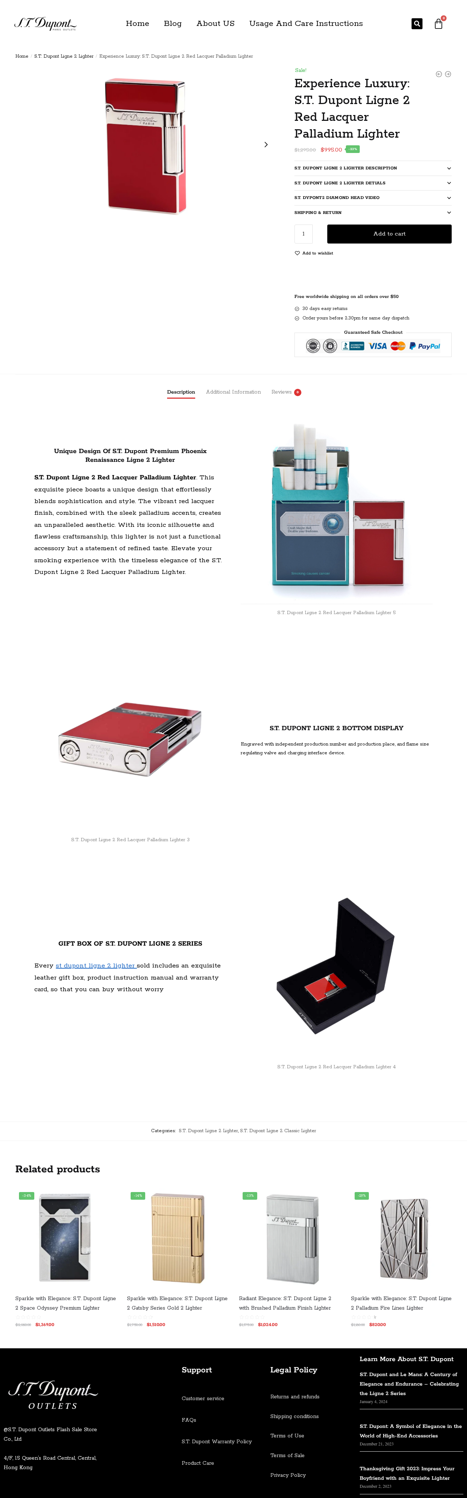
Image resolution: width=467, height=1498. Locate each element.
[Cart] (438, 23)
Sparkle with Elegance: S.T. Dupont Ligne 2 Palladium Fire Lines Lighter (401, 1303)
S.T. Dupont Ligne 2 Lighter (63, 56)
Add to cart (389, 234)
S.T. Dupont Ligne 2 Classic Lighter (278, 1131)
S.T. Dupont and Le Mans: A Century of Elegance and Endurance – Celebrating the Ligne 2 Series (409, 1384)
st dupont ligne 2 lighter (96, 966)
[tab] (181, 386)
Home (137, 24)
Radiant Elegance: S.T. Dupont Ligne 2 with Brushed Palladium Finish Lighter (285, 1303)
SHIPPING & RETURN (317, 212)
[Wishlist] (105, 1199)
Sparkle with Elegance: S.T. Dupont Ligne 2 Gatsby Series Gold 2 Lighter (177, 1303)
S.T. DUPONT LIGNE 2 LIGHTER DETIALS (339, 183)
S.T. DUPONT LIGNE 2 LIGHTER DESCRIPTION (345, 168)
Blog (173, 24)
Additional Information (233, 392)
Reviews (281, 392)
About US (215, 24)
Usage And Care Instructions (306, 24)
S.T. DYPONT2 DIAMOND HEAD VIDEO (336, 197)
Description (181, 392)
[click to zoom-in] (146, 144)
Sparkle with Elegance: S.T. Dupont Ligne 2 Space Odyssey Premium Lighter (65, 1303)
